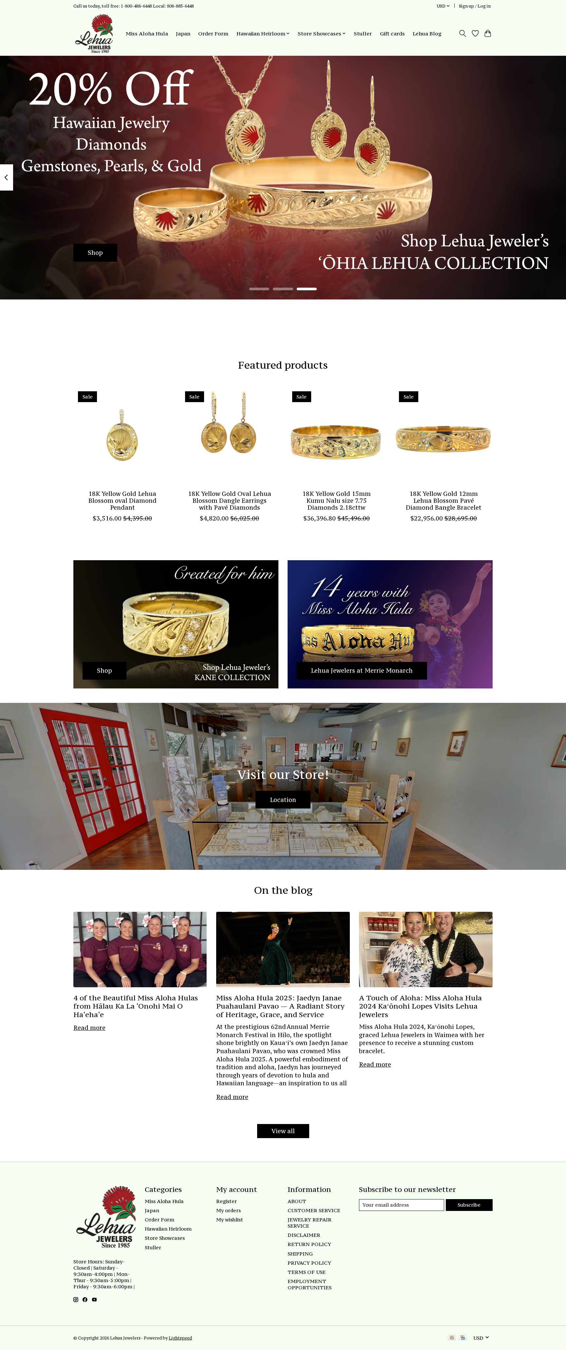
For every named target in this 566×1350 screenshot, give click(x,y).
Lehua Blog (427, 33)
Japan (183, 33)
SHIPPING (300, 1254)
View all (283, 1131)
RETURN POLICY (309, 1244)
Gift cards (392, 33)
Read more (89, 1028)
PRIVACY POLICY (309, 1263)
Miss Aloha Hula (147, 33)
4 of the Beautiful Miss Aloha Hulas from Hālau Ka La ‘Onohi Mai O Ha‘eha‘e (135, 1006)
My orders (228, 1210)
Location (283, 800)
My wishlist (229, 1220)
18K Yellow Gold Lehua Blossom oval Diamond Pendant (122, 500)
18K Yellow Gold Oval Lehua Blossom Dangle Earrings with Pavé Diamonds (229, 500)
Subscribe (469, 1205)
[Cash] (452, 1338)
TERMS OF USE (307, 1272)
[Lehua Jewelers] (93, 33)
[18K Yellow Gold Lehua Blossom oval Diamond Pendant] (122, 436)
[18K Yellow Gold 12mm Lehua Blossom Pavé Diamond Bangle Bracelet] (444, 436)
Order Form (213, 33)
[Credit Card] (463, 1338)
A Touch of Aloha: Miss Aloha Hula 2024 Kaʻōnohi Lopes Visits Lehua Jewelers (420, 1006)
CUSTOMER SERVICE (314, 1210)
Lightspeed (180, 1337)
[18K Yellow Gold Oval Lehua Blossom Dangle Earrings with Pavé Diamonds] (229, 436)
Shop (95, 252)
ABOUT (297, 1201)
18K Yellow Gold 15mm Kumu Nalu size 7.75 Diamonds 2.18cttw (336, 500)
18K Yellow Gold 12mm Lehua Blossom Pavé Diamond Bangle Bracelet (443, 500)
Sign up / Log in (475, 6)
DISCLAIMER (304, 1235)
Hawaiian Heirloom (168, 1229)
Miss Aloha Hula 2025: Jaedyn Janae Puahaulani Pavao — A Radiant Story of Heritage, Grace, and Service (280, 1006)
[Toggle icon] (462, 33)
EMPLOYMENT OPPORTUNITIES (309, 1284)
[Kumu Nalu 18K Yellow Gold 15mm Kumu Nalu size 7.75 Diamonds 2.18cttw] (337, 436)
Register (226, 1201)
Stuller (363, 33)
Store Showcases (165, 1238)
